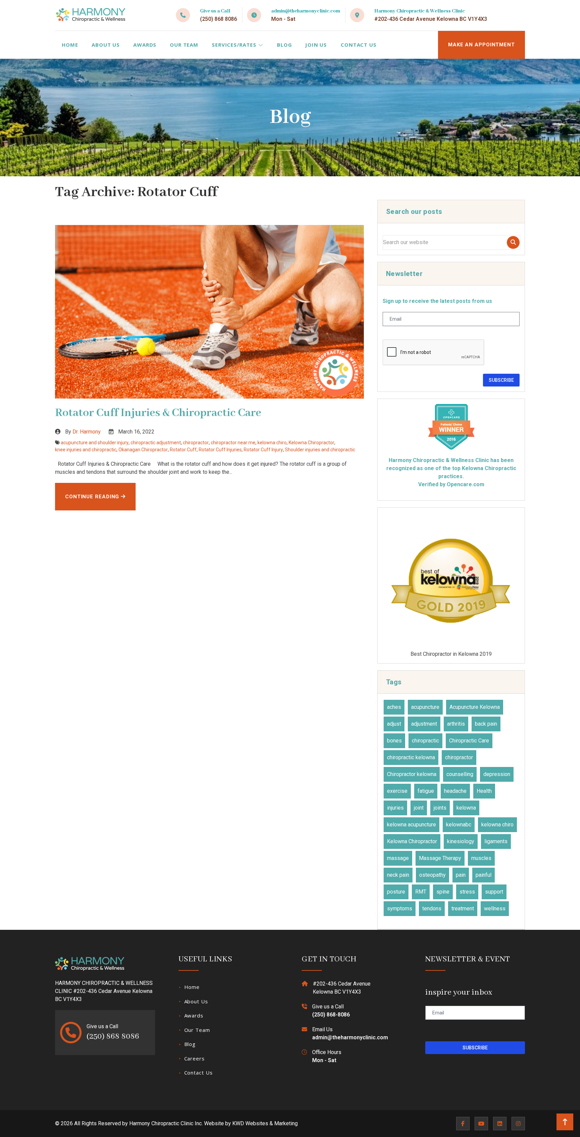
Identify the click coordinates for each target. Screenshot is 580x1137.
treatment (462, 908)
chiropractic (425, 740)
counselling (459, 774)
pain (461, 875)
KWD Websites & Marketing (265, 1123)
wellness (494, 908)
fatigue (426, 791)
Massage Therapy (440, 858)
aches (394, 707)
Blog (284, 44)
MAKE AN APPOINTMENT (481, 45)
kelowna (466, 808)
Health (484, 791)
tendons (431, 908)
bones (394, 740)
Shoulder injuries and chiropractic (320, 449)
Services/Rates (235, 44)
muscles (481, 858)
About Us (106, 44)
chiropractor (196, 442)
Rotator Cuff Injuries (220, 449)
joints (440, 808)
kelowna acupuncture (411, 824)
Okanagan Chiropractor (143, 449)
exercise (397, 791)
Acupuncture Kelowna (474, 707)
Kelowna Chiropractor (311, 442)
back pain (486, 724)
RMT (420, 892)
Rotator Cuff (183, 449)
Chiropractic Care (469, 740)
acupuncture (425, 707)
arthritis (456, 724)
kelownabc (458, 824)
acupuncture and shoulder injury (95, 442)
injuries (395, 808)
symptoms (399, 908)
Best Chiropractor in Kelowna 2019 (451, 653)
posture (396, 892)
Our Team (184, 44)
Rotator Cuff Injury (263, 449)
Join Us (316, 44)
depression (496, 774)
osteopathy (432, 875)
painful (483, 875)
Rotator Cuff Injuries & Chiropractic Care (158, 413)
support (494, 892)
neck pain (398, 875)
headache (455, 791)
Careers (194, 1058)
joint (419, 808)
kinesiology (460, 841)
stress (467, 892)
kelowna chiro (272, 442)
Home (70, 44)
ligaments (496, 841)
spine (442, 892)
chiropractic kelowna (411, 757)
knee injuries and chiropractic (85, 449)
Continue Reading (93, 497)
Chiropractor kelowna (411, 774)
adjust (394, 724)
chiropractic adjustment (156, 442)
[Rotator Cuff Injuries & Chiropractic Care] (209, 312)
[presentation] (434, 352)
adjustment (424, 724)
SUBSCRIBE (501, 380)
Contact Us (359, 44)
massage (398, 858)
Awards (144, 44)
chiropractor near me (233, 442)
